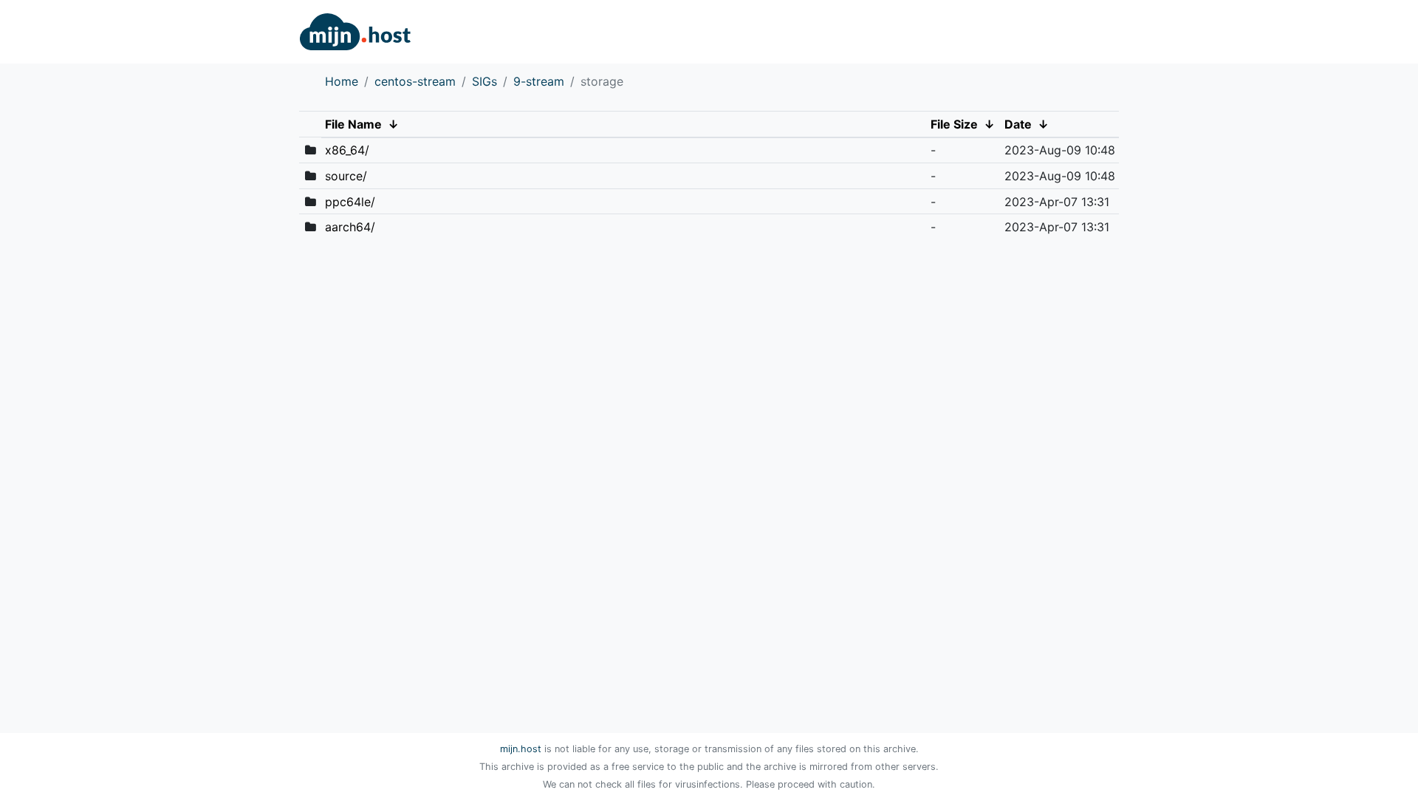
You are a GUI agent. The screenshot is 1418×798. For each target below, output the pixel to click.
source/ (346, 175)
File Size (954, 124)
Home (341, 81)
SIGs (484, 81)
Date (1018, 124)
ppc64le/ (350, 201)
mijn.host (520, 748)
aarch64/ (350, 226)
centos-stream (415, 81)
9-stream (538, 81)
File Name (353, 124)
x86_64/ (347, 150)
